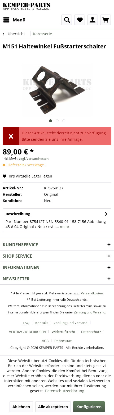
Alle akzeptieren (53, 406)
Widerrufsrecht (63, 331)
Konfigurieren (89, 406)
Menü (19, 20)
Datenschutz (91, 331)
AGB (45, 340)
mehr (64, 226)
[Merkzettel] (79, 20)
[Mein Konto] (92, 20)
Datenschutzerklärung (64, 390)
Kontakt (41, 322)
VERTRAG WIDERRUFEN (27, 331)
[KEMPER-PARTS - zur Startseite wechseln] (27, 7)
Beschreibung (18, 213)
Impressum (63, 340)
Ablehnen (21, 406)
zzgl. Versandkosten (34, 158)
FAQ (26, 322)
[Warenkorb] (105, 20)
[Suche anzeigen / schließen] (66, 20)
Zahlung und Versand (70, 322)
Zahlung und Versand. (90, 312)
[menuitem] (14, 20)
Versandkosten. (92, 293)
